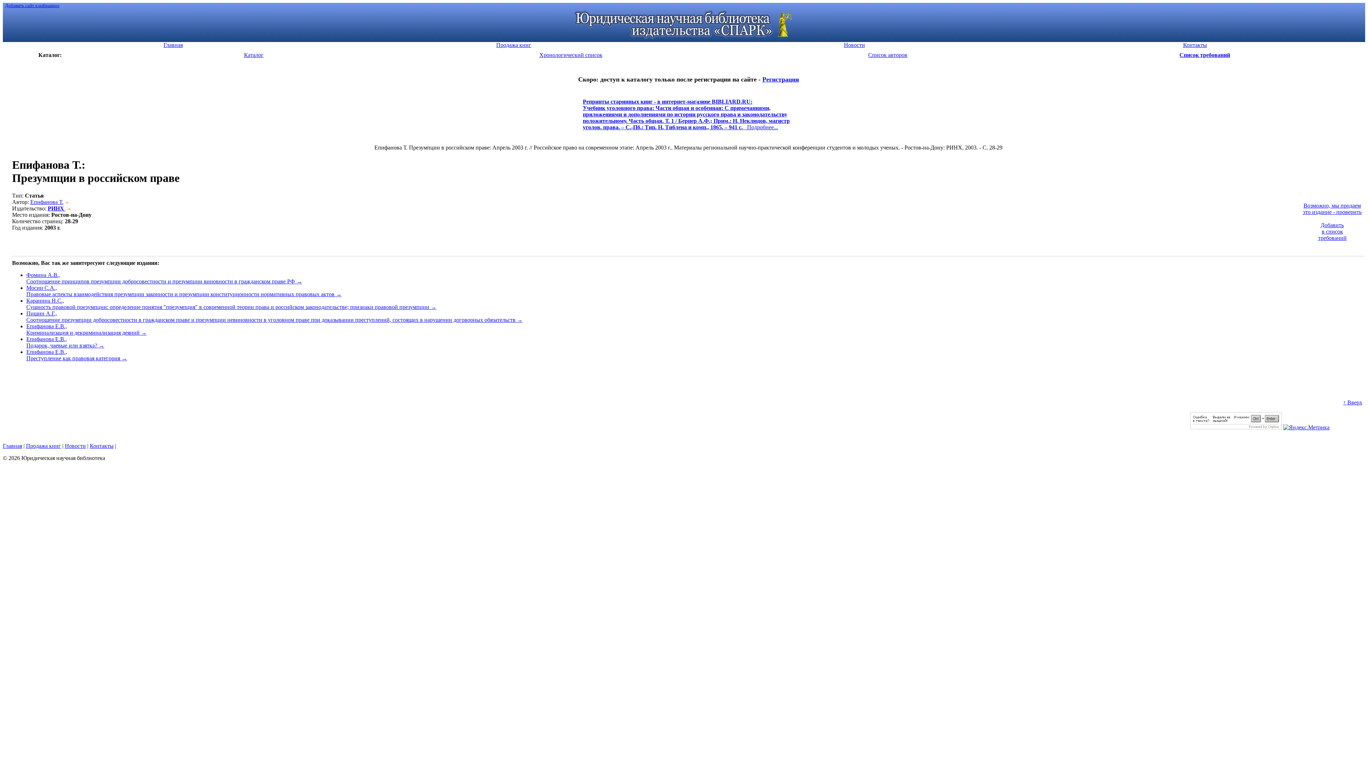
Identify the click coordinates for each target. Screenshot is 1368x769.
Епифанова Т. (46, 202)
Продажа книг (43, 446)
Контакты (102, 446)
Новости (75, 446)
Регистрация (780, 79)
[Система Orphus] (1236, 427)
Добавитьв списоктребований (1332, 231)
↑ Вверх (1352, 402)
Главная (12, 446)
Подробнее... (686, 117)
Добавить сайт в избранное (32, 5)
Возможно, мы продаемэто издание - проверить (1332, 209)
